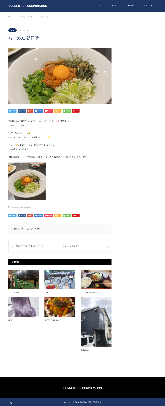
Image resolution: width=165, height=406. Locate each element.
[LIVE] (59, 279)
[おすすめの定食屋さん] (96, 279)
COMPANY (130, 6)
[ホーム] (9, 12)
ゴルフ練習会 (13, 293)
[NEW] (23, 307)
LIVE (46, 293)
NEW (10, 320)
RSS (10, 402)
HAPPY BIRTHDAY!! (52, 320)
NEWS (99, 6)
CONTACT (147, 6)
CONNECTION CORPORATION (27, 5)
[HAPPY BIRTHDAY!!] (59, 307)
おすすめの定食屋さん (90, 293)
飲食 (12, 30)
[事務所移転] (96, 322)
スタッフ (33, 229)
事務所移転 (85, 350)
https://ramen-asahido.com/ (19, 207)
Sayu (21, 229)
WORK (114, 6)
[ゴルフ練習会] (23, 279)
